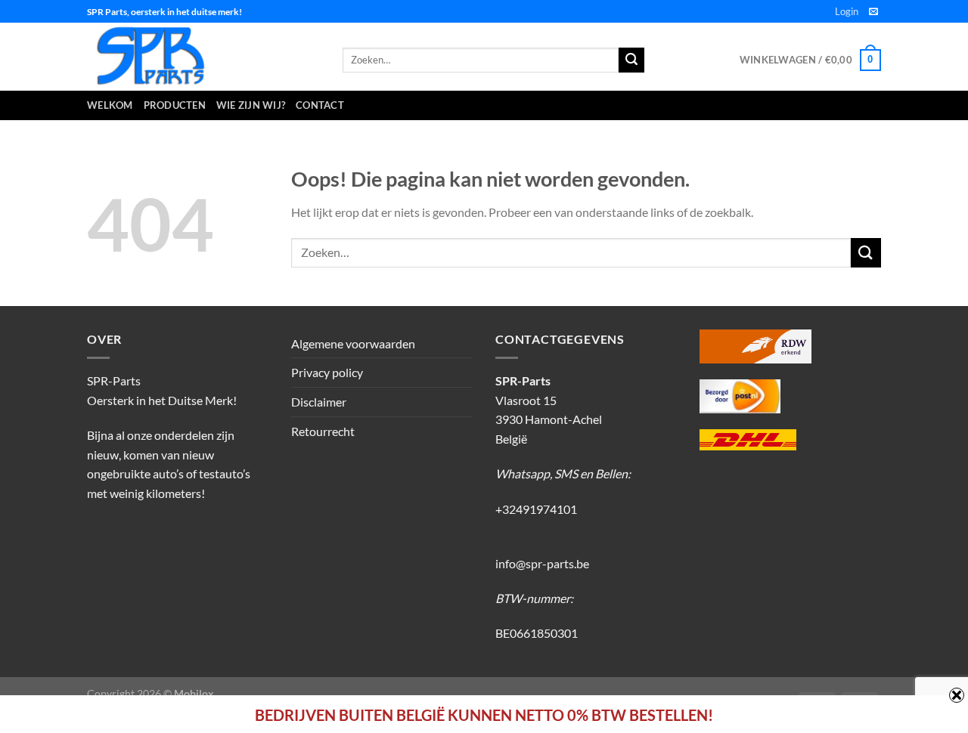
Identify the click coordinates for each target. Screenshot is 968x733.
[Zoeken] (631, 60)
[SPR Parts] (203, 57)
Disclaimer (318, 401)
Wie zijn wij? (250, 105)
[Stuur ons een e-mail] (873, 12)
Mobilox (194, 693)
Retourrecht (323, 431)
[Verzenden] (866, 253)
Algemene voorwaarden (353, 343)
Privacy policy (327, 372)
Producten (175, 105)
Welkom (110, 105)
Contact (320, 105)
